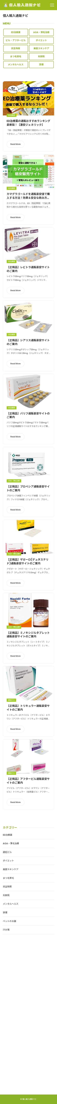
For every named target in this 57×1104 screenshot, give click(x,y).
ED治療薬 (15, 32)
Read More (15, 144)
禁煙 (41, 64)
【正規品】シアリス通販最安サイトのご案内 (28, 342)
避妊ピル (11, 700)
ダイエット (41, 40)
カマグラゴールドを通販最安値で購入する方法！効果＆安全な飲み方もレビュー (28, 198)
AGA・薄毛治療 (41, 32)
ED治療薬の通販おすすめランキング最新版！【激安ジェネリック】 (28, 123)
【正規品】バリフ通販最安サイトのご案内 (28, 415)
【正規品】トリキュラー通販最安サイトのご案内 (28, 708)
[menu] (52, 5)
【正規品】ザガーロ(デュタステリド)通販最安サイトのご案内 (27, 561)
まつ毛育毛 (15, 56)
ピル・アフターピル (16, 40)
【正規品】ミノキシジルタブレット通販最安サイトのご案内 (28, 634)
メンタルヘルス (15, 64)
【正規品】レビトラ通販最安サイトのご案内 (28, 269)
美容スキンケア (41, 48)
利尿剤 (41, 56)
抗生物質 (15, 48)
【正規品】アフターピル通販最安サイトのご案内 (28, 781)
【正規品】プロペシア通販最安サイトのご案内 (28, 488)
